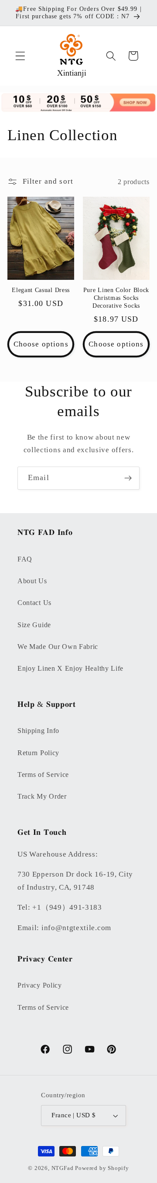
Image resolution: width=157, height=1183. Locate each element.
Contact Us (34, 602)
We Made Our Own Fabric (57, 646)
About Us (32, 581)
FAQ (24, 559)
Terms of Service (43, 774)
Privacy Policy (39, 985)
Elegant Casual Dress (41, 290)
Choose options (41, 344)
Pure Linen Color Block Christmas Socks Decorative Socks (116, 298)
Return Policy (38, 752)
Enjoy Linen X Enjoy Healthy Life (70, 668)
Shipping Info (38, 730)
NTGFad (62, 1168)
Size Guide (34, 624)
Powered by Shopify (102, 1168)
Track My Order (42, 796)
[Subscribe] (128, 478)
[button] (20, 56)
